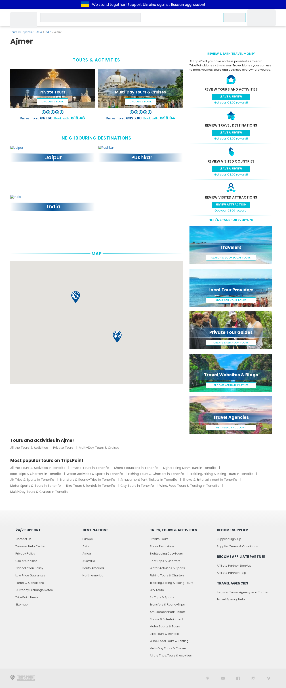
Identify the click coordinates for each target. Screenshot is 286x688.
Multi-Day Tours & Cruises (99, 447)
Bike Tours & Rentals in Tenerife (91, 485)
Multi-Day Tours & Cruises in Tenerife (39, 491)
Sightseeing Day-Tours (166, 553)
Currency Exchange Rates (34, 590)
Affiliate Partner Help (231, 573)
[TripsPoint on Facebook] (238, 678)
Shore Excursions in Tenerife (136, 468)
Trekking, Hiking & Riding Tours (171, 583)
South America (93, 568)
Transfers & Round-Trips (167, 604)
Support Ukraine (142, 4)
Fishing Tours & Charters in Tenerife (156, 474)
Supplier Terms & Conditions (237, 546)
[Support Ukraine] (85, 4)
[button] (75, 297)
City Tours (157, 590)
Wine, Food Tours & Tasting (169, 641)
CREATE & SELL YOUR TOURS (231, 342)
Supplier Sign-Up (229, 539)
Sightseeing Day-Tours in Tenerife (190, 468)
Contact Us (23, 539)
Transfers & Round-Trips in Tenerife (87, 479)
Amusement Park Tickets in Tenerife (149, 479)
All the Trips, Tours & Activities (171, 655)
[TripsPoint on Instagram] (253, 678)
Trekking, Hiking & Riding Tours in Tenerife (221, 474)
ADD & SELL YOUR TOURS (230, 300)
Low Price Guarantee (30, 575)
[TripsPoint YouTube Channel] (223, 678)
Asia (39, 32)
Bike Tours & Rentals (164, 634)
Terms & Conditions (29, 583)
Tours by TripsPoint (22, 32)
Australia (88, 561)
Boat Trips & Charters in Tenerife (36, 474)
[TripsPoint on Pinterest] (208, 678)
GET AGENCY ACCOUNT (231, 427)
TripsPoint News (26, 597)
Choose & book (53, 101)
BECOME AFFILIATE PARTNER (231, 385)
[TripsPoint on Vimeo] (268, 678)
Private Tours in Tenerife (90, 468)
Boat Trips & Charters (165, 561)
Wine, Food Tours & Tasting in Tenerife (189, 485)
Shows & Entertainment (166, 619)
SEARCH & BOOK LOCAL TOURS (231, 257)
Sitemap (21, 604)
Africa (86, 553)
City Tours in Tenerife (137, 485)
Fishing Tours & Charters (167, 575)
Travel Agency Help (231, 599)
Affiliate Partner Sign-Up (234, 565)
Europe (87, 539)
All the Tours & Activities (29, 447)
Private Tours (63, 447)
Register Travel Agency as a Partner (243, 592)
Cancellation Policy (29, 568)
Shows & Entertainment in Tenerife (210, 479)
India (48, 32)
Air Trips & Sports (162, 597)
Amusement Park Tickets (167, 612)
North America (92, 575)
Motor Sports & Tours (165, 626)
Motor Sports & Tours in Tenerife (36, 485)
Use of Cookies (26, 561)
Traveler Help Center (30, 546)
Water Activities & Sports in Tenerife (95, 474)
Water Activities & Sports (167, 568)
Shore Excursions (162, 546)
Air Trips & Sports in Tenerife (32, 479)
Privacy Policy (25, 553)
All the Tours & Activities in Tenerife (38, 468)
